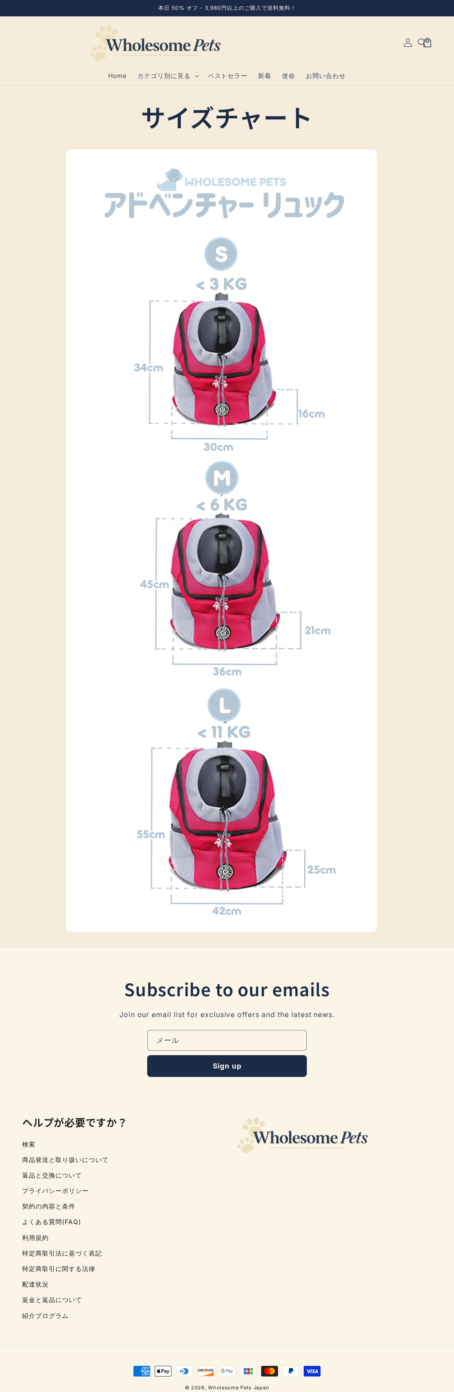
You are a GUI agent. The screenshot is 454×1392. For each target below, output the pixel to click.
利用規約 (35, 1237)
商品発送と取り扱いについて (65, 1159)
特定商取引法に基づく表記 (62, 1253)
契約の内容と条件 (48, 1206)
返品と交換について (52, 1175)
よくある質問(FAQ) (51, 1221)
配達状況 (35, 1284)
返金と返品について (52, 1299)
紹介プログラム (45, 1315)
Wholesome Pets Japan (238, 1387)
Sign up (227, 1065)
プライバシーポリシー (55, 1190)
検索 (28, 1144)
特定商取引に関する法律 (58, 1268)
